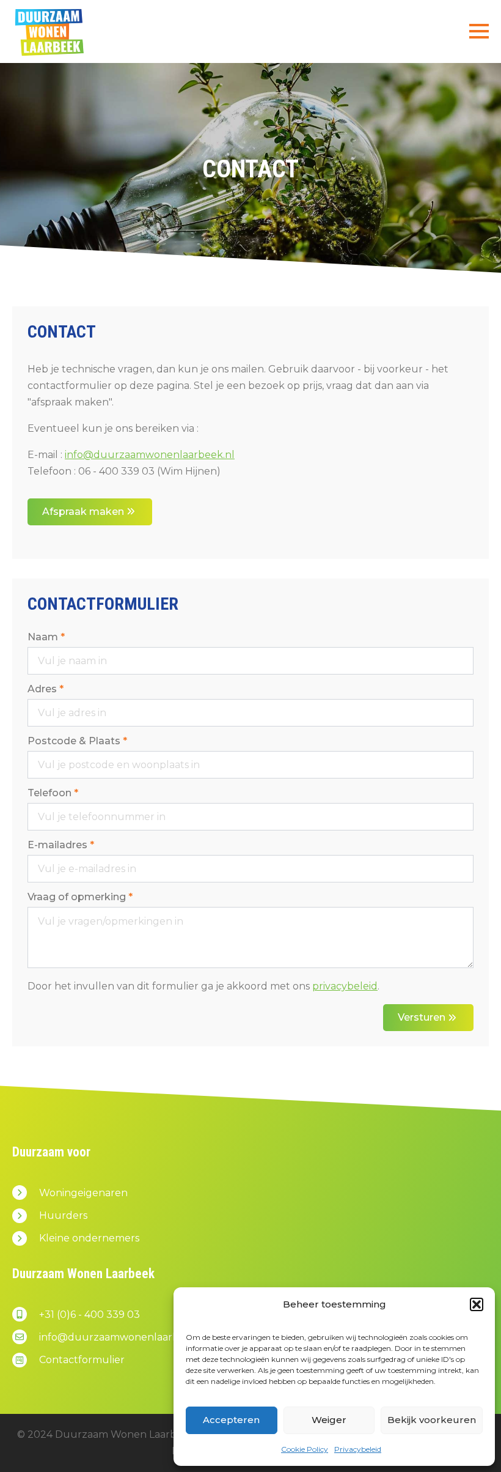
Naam (46, 637)
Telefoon (52, 793)
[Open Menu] (479, 31)
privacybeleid (345, 986)
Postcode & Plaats (77, 741)
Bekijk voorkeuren (431, 1420)
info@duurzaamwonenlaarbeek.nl (150, 454)
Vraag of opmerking (80, 897)
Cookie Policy (304, 1449)
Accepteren (231, 1420)
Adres (45, 689)
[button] (476, 1304)
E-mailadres (60, 845)
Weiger (329, 1420)
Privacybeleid (357, 1449)
